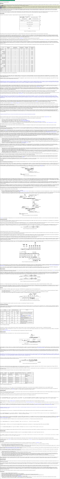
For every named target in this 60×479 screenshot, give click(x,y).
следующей (41, 165)
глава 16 (6, 329)
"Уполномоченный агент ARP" (41, 347)
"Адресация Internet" (46, 116)
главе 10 (39, 354)
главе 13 (30, 439)
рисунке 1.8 (17, 102)
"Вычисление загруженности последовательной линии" (10, 81)
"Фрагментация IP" (39, 86)
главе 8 (45, 39)
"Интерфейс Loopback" (12, 400)
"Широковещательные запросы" (7, 330)
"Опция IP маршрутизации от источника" (40, 121)
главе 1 (12, 102)
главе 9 (9, 439)
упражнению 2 (38, 442)
